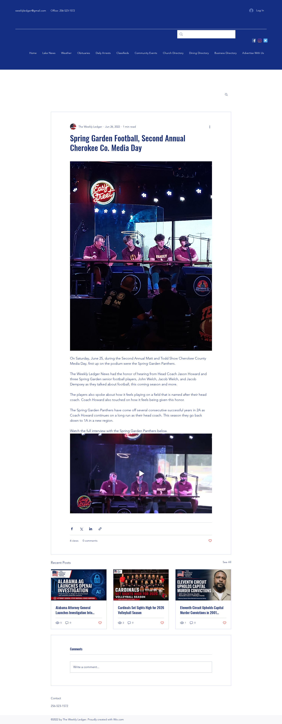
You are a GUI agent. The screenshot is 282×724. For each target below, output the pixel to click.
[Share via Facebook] (72, 529)
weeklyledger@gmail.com (30, 10)
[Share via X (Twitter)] (81, 529)
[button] (226, 94)
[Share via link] (100, 529)
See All (227, 562)
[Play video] (141, 473)
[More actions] (209, 126)
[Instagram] (260, 40)
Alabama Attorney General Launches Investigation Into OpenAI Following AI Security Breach (75, 610)
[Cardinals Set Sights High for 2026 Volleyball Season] (141, 584)
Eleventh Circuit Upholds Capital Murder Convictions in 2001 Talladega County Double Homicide (201, 610)
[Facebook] (254, 40)
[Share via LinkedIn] (90, 529)
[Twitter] (265, 40)
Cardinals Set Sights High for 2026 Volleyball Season (141, 610)
